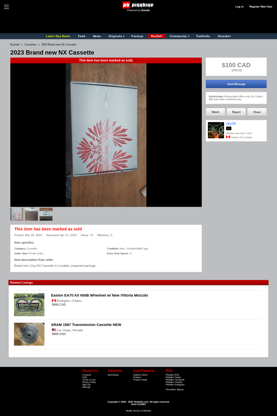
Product (137, 377)
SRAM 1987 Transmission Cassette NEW (86, 325)
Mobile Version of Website (138, 411)
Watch (215, 112)
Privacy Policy (89, 382)
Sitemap (86, 387)
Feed (81, 36)
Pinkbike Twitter (173, 377)
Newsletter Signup (175, 389)
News (97, 36)
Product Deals (140, 379)
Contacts (86, 375)
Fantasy (137, 36)
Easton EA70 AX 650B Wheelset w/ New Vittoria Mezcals (99, 295)
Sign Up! (86, 384)
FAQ (84, 377)
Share (257, 112)
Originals (115, 36)
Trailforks (203, 36)
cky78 (231, 123)
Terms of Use (89, 379)
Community (178, 36)
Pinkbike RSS (172, 375)
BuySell (156, 36)
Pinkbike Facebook (175, 379)
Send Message (236, 84)
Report (236, 112)
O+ (228, 128)
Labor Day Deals (58, 36)
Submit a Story (140, 375)
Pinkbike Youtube (174, 382)
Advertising (113, 375)
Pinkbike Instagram (175, 384)
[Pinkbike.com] (138, 5)
